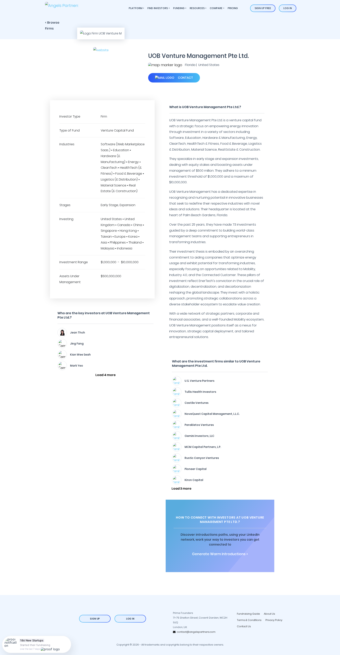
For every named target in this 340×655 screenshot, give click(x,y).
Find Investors (157, 8)
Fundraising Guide (248, 613)
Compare (216, 8)
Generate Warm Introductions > (220, 554)
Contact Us (244, 626)
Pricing (233, 8)
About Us (269, 613)
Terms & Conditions (249, 620)
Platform (135, 8)
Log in (287, 8)
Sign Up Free (263, 8)
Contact (185, 78)
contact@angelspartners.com (195, 632)
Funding (179, 8)
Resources (197, 8)
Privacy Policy (273, 620)
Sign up (95, 618)
